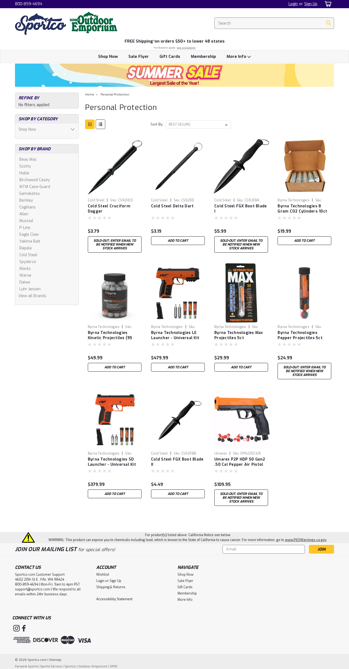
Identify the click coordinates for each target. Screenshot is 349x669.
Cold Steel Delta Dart (172, 206)
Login (293, 4)
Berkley (26, 200)
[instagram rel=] (16, 628)
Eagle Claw (29, 234)
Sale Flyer (138, 56)
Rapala (25, 248)
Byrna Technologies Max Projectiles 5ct (238, 335)
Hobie (24, 173)
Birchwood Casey (34, 180)
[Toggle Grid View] (90, 124)
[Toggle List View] (100, 124)
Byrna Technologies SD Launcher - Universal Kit (112, 462)
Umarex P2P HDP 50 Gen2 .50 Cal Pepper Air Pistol (239, 462)
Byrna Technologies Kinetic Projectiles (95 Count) (110, 338)
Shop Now (108, 56)
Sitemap (55, 660)
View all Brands (32, 295)
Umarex (220, 453)
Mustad (26, 220)
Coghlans (27, 207)
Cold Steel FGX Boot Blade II (177, 462)
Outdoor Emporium (93, 666)
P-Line (24, 227)
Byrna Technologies (293, 200)
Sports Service (51, 666)
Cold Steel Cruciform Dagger (109, 209)
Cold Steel (28, 255)
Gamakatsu (29, 193)
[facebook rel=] (23, 628)
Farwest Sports (26, 666)
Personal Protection (115, 94)
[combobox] (274, 23)
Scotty (25, 166)
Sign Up (310, 4)
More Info (237, 56)
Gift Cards (170, 56)
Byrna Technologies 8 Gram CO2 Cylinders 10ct (302, 209)
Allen (23, 214)
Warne (25, 275)
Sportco (70, 666)
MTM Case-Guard (34, 186)
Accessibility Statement (114, 599)
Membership (203, 56)
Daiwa (24, 282)
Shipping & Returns (110, 587)
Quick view (114, 191)
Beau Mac (28, 159)
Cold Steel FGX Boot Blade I (240, 209)
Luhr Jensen (30, 289)
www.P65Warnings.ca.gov (305, 540)
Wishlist (102, 574)
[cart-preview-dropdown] (327, 4)
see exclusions (186, 47)
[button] (174, 75)
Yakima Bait (29, 241)
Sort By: (157, 124)
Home (89, 94)
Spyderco (27, 261)
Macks (25, 268)
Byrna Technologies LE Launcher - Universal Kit (175, 335)
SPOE (114, 666)
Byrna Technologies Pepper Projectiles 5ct (300, 335)
